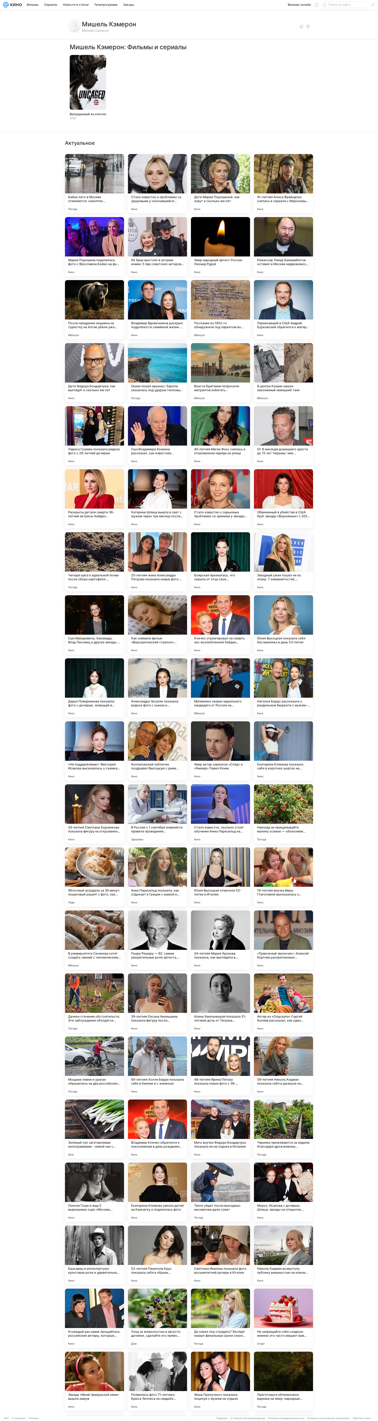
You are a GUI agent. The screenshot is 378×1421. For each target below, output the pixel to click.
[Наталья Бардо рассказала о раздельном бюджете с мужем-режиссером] (283, 687)
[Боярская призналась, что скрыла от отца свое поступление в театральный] (220, 561)
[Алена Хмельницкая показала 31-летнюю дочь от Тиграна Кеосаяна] (220, 1003)
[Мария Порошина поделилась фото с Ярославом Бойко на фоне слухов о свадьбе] (94, 246)
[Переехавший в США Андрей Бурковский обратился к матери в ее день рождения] (283, 309)
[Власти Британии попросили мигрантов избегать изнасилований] (220, 372)
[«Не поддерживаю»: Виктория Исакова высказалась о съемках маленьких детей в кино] (94, 750)
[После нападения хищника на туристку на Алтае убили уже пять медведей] (94, 309)
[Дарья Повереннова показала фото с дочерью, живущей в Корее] (94, 687)
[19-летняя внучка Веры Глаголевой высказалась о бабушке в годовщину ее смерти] (283, 876)
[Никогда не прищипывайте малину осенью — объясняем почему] (283, 813)
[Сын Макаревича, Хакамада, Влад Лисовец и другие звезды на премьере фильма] (94, 624)
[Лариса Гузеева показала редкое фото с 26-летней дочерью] (94, 435)
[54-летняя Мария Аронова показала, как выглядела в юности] (220, 940)
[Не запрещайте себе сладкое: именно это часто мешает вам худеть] (283, 1318)
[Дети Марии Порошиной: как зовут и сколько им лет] (220, 183)
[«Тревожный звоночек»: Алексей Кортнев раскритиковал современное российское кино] (283, 940)
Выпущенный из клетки (88, 114)
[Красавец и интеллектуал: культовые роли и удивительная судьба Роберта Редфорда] (94, 1255)
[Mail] (6, 4)
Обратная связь (362, 1418)
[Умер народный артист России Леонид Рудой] (220, 246)
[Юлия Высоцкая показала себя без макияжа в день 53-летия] (283, 624)
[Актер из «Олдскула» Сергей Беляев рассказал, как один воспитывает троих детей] (283, 1003)
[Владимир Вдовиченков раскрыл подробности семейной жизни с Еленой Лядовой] (157, 309)
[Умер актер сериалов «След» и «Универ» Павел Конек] (220, 750)
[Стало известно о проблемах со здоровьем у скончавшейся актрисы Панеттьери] (157, 183)
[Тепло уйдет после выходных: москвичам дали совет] (220, 1192)
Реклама (34, 1418)
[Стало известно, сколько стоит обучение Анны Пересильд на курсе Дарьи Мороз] (220, 813)
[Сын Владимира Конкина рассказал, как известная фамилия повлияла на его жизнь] (157, 435)
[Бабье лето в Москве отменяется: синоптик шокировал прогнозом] (94, 183)
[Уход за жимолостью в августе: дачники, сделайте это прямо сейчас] (157, 1318)
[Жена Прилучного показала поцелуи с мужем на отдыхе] (220, 1381)
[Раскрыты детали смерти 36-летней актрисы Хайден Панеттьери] (94, 498)
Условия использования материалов (328, 1418)
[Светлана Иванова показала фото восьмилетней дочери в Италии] (220, 1255)
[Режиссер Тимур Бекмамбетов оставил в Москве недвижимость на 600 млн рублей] (283, 246)
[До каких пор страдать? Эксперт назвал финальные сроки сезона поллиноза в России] (220, 1318)
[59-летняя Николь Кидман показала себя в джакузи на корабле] (283, 1066)
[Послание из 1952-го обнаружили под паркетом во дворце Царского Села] (220, 309)
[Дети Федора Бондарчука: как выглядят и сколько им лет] (94, 372)
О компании (18, 1418)
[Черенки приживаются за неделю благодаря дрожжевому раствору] (283, 1129)
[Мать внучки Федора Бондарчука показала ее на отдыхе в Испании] (220, 1129)
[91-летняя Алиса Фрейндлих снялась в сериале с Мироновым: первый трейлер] (283, 183)
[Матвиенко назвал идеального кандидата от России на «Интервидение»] (220, 687)
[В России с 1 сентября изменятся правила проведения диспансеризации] (157, 813)
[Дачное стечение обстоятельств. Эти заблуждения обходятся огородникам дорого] (94, 1003)
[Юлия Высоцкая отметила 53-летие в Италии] (220, 876)
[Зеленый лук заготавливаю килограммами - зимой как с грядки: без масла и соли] (94, 1129)
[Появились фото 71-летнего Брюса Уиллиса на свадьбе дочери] (157, 1381)
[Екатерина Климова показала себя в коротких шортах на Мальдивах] (283, 750)
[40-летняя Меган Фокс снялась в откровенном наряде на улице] (220, 435)
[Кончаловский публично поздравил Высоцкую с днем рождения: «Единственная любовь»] (157, 750)
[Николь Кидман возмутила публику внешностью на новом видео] (283, 1255)
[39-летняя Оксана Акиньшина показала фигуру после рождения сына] (157, 1003)
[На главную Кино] (15, 4)
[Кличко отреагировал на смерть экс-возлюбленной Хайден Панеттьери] (220, 624)
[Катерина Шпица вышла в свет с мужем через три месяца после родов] (157, 498)
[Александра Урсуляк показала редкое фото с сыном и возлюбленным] (157, 687)
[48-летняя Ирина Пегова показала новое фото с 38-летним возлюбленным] (220, 1066)
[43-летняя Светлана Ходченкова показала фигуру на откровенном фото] (94, 813)
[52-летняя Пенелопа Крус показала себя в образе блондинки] (157, 1255)
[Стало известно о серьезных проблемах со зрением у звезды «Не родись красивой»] (220, 498)
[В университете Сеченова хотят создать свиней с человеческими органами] (94, 940)
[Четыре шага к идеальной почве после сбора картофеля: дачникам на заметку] (94, 561)
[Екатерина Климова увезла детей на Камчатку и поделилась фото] (157, 1192)
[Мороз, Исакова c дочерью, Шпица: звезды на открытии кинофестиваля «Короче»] (283, 1192)
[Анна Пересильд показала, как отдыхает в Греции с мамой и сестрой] (157, 876)
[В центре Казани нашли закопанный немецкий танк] (283, 372)
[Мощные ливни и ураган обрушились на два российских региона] (94, 1066)
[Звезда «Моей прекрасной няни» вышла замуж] (94, 1381)
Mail (6, 1418)
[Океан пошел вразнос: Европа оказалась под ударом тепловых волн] (157, 372)
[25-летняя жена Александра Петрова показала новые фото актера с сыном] (157, 561)
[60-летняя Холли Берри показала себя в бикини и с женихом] (157, 1066)
